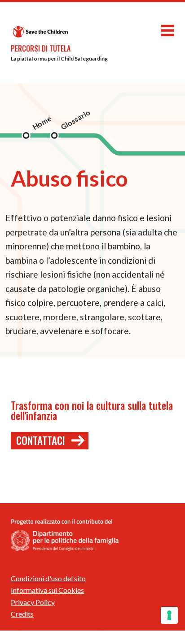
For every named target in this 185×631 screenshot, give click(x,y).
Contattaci (40, 440)
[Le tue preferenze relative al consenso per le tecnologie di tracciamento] (169, 615)
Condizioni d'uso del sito (48, 578)
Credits (22, 613)
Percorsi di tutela (40, 48)
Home (42, 123)
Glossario (75, 120)
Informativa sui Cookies (47, 590)
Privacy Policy (33, 602)
